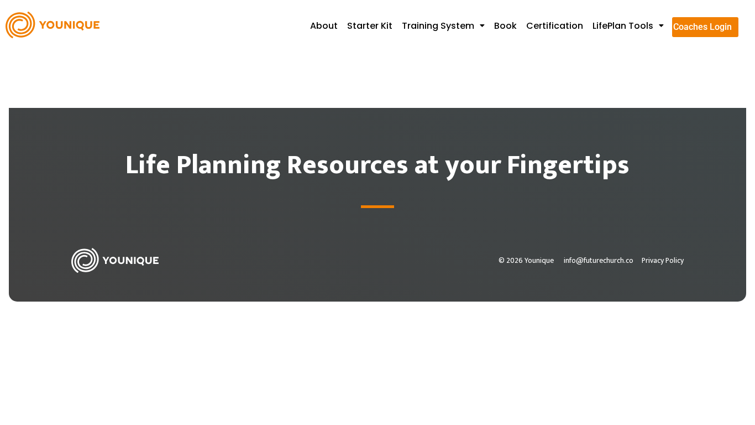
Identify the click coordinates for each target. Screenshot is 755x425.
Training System (438, 25)
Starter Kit (369, 25)
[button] (446, 26)
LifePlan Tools (623, 25)
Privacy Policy (663, 261)
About (324, 25)
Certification (554, 25)
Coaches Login (702, 27)
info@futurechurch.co (598, 261)
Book (505, 25)
